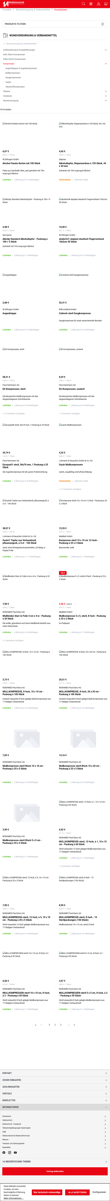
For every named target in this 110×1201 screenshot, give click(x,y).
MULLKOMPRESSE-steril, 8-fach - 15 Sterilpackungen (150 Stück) (78, 918)
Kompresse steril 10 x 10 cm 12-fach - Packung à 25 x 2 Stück (78, 541)
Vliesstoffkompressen (15, 87)
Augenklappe (9, 313)
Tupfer (8, 82)
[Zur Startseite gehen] (13, 4)
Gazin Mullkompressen (71, 464)
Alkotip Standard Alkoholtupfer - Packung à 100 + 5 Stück (25, 240)
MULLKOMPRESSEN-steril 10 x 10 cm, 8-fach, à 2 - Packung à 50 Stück (26, 994)
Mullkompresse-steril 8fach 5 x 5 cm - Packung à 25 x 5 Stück (22, 841)
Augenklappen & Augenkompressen (21, 68)
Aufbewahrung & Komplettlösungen (19, 50)
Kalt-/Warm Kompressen (14, 54)
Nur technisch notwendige (47, 1192)
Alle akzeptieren (77, 1192)
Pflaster (6, 91)
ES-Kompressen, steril (14, 389)
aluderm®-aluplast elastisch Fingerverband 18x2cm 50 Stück (81, 240)
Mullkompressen (12, 73)
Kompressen (8, 64)
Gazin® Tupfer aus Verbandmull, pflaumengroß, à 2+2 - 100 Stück (20, 541)
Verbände (7, 96)
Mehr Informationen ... (14, 1198)
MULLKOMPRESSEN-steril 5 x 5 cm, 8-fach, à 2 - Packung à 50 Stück (83, 994)
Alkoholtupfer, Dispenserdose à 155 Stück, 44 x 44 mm (82, 164)
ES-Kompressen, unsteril (72, 389)
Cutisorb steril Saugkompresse (75, 313)
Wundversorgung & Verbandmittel (33, 35)
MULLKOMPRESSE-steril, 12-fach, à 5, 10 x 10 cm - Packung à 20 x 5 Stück (26, 918)
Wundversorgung (10, 100)
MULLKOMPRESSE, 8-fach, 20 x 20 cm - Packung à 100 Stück (79, 693)
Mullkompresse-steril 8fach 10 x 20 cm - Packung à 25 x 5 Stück (80, 767)
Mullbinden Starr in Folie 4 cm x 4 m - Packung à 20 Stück (27, 617)
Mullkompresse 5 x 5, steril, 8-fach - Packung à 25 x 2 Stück (82, 617)
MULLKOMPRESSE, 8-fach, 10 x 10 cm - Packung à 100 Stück (23, 693)
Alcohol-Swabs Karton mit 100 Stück (21, 163)
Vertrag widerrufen (55, 1171)
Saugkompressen (13, 77)
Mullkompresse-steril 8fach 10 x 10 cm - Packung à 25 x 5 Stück (23, 767)
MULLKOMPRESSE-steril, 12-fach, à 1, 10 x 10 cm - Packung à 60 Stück (83, 843)
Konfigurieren (99, 1192)
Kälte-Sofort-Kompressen (14, 59)
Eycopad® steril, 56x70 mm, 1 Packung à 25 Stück (25, 466)
